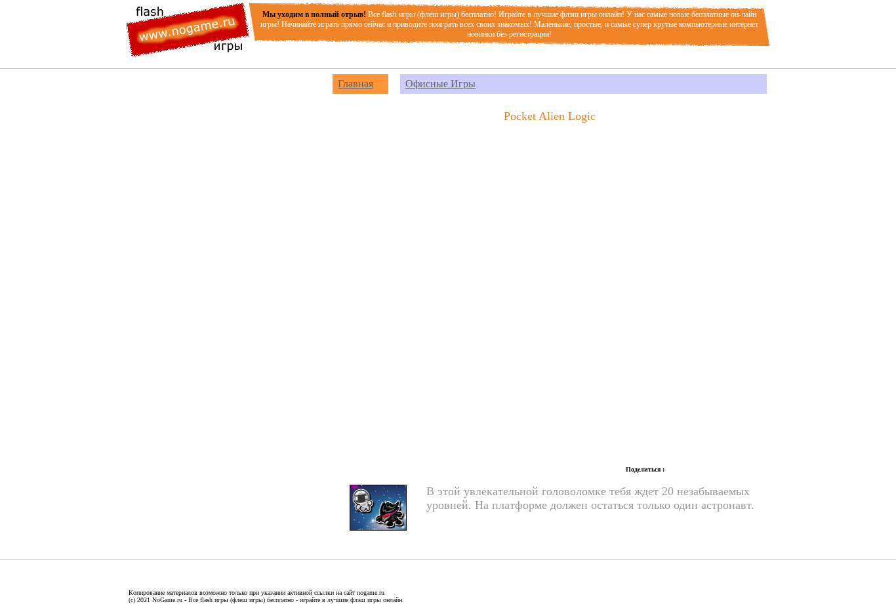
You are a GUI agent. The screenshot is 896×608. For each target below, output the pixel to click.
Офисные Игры (440, 83)
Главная (355, 83)
